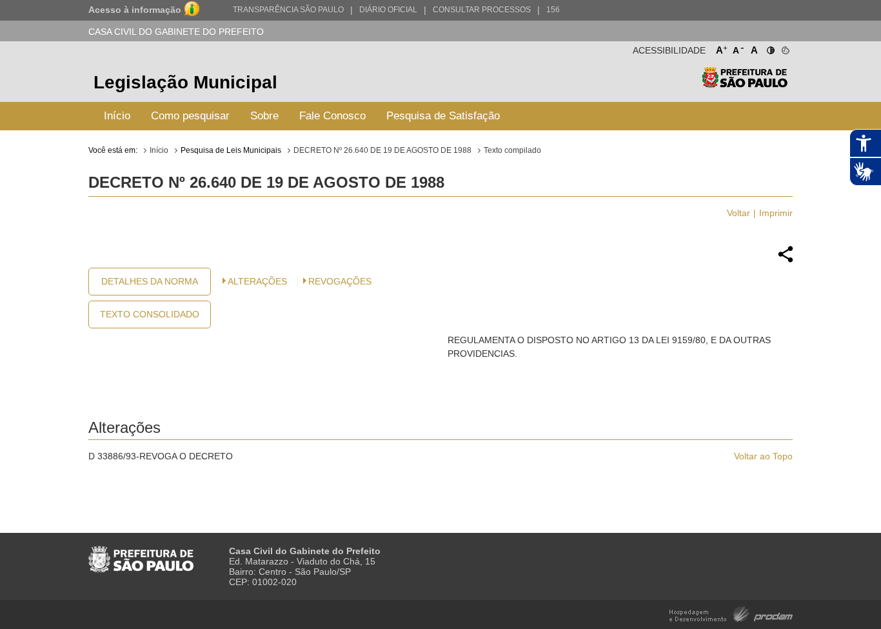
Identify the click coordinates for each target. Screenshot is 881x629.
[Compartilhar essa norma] (786, 260)
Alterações (257, 281)
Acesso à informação (134, 10)
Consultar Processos (482, 9)
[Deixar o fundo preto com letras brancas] (769, 47)
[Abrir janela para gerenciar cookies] (784, 47)
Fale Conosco (332, 116)
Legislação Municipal (185, 82)
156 (553, 9)
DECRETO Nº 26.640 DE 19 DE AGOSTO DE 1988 (382, 150)
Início (117, 116)
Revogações (339, 281)
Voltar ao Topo (763, 456)
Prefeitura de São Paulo (744, 84)
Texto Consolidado (149, 314)
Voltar (738, 213)
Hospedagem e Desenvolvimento (731, 613)
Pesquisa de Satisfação (443, 116)
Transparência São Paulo (288, 9)
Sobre (264, 116)
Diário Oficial (388, 9)
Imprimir (776, 213)
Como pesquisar (190, 116)
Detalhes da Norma (149, 281)
